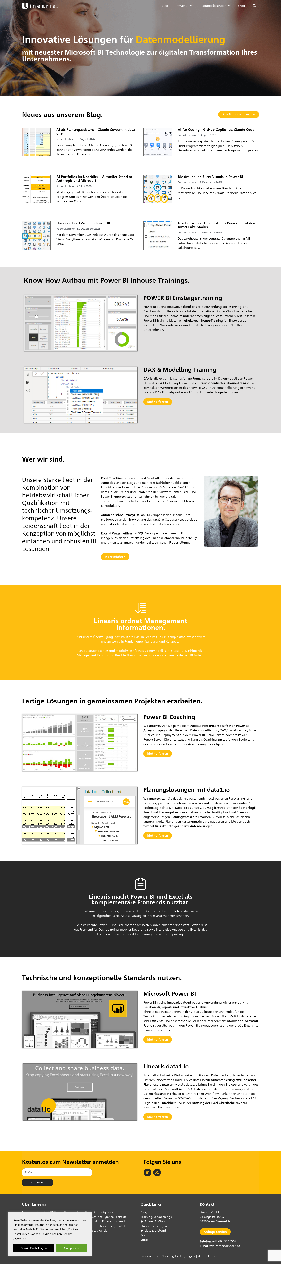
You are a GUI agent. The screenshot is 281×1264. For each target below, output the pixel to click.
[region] (50, 1234)
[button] (254, 5)
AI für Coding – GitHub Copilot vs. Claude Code (216, 129)
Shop (241, 5)
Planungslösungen (213, 5)
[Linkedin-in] (147, 1172)
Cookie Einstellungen (34, 1248)
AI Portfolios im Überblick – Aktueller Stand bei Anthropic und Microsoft (95, 178)
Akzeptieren (71, 1248)
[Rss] (157, 1172)
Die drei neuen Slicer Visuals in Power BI (210, 176)
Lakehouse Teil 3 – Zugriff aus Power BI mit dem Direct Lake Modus (217, 225)
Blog (165, 5)
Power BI (182, 5)
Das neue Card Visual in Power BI (83, 223)
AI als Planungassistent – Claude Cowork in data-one (96, 131)
